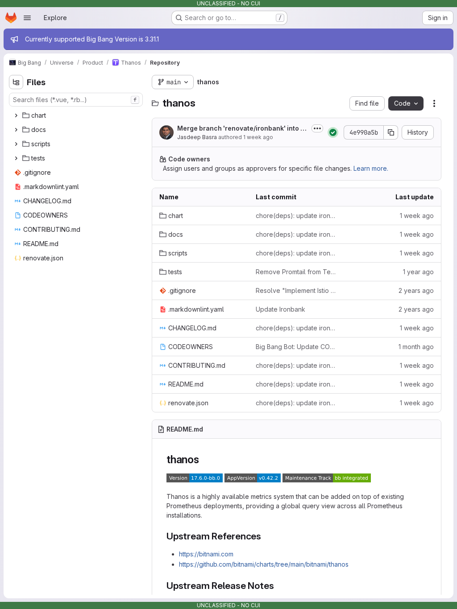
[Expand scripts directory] (16, 144)
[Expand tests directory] (16, 158)
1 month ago (416, 346)
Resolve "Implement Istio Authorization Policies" (297, 290)
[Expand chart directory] (16, 115)
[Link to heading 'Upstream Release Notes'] (279, 585)
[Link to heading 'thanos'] (205, 459)
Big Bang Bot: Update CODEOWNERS (297, 346)
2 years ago (416, 290)
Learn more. (370, 168)
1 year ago (418, 272)
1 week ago (258, 137)
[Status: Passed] (333, 132)
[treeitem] (77, 115)
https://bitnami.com (206, 554)
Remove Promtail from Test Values (297, 272)
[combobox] (76, 100)
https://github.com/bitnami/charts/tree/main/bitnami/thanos (264, 564)
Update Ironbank (280, 309)
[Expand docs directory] (16, 129)
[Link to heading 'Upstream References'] (266, 536)
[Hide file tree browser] (16, 82)
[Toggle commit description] (317, 128)
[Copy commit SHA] (391, 132)
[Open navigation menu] (27, 18)
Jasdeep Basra (197, 137)
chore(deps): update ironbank (297, 215)
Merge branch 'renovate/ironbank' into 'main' (242, 128)
